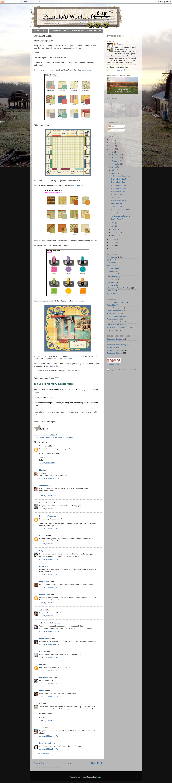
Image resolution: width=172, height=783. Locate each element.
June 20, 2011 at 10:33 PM (49, 631)
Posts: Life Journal (114, 319)
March (114, 229)
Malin (41, 470)
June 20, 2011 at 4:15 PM (48, 574)
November (116, 158)
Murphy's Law (44, 581)
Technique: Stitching (114, 353)
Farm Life (110, 291)
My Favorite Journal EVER (121, 210)
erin (40, 664)
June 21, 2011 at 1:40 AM (48, 657)
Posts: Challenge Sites (115, 308)
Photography (112, 277)
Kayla (41, 566)
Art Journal (111, 285)
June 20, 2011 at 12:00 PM (49, 478)
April (113, 226)
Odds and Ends (117, 207)
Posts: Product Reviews (115, 325)
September (116, 164)
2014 (112, 143)
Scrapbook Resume (58, 31)
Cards (109, 260)
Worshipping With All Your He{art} (119, 288)
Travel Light (85, 70)
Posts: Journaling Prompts (116, 316)
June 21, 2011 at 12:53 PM (49, 696)
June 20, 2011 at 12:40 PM (49, 509)
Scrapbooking (112, 257)
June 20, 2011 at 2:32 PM (48, 544)
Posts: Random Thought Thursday (120, 327)
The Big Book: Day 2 (118, 188)
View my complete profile (116, 70)
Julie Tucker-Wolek (47, 623)
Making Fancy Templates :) (121, 176)
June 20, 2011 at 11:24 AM (49, 463)
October (115, 161)
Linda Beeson (44, 594)
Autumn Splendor (76, 185)
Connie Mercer (45, 503)
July (113, 170)
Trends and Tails (117, 194)
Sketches (110, 263)
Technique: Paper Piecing (116, 345)
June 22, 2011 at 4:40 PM (48, 736)
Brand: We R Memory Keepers (64, 437)
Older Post (96, 763)
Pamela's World (40, 31)
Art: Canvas (111, 279)
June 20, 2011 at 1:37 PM (48, 528)
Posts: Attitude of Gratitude (117, 302)
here (95, 241)
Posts (112, 126)
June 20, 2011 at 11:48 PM (49, 644)
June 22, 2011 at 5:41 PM (48, 749)
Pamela (120, 44)
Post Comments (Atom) (52, 768)
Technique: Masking (114, 342)
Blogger (99, 777)
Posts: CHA (111, 305)
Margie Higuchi (45, 638)
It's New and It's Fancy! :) (120, 216)
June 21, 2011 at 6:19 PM (48, 721)
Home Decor (111, 265)
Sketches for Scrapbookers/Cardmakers (85, 31)
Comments (114, 130)
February (115, 232)
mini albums (111, 274)
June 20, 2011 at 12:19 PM (49, 496)
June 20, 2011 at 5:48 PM (48, 603)
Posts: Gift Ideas (113, 313)
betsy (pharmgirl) (46, 677)
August (114, 167)
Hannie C (43, 651)
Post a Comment (43, 754)
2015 (112, 140)
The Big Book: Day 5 (118, 179)
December (116, 155)
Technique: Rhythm (114, 347)
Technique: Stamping (115, 350)
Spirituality (111, 271)
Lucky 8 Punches (65, 359)
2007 (112, 248)
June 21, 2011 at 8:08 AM (48, 683)
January (115, 235)
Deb (40, 704)
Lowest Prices (114, 364)
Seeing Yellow (116, 213)
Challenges (111, 282)
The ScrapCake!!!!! (118, 204)
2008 (112, 245)
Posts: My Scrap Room (115, 322)
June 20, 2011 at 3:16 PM (48, 559)
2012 (112, 149)
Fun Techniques (113, 268)
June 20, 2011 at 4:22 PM (48, 587)
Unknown (43, 446)
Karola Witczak (45, 743)
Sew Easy (50, 366)
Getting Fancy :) (117, 219)
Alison (41, 728)
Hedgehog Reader (46, 516)
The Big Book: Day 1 (118, 191)
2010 (112, 239)
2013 (112, 146)
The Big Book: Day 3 (118, 185)
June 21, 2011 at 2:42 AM (48, 670)
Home (68, 763)
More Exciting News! (118, 200)
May (113, 223)
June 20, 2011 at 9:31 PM (48, 616)
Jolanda (42, 485)
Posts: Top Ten (112, 330)
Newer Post (40, 763)
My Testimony (112, 293)
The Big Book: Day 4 (118, 182)
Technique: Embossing (115, 339)
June (114, 173)
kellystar (42, 551)
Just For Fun (116, 197)
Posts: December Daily (115, 311)
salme (41, 610)
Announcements (46, 437)
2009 (112, 242)
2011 (112, 152)
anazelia (42, 691)
